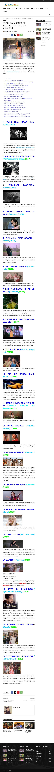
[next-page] (5, 736)
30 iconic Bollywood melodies (13, 71)
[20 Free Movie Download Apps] (19, 725)
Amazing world (27, 728)
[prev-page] (3, 736)
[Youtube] (50, 1)
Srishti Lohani (8, 31)
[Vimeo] (49, 1)
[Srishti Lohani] (3, 31)
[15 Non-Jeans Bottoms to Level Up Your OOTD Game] (38, 29)
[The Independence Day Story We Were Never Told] (38, 24)
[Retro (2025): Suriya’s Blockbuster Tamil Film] (8, 725)
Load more (43, 45)
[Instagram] (45, 1)
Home (4, 18)
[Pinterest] (18, 35)
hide (10, 78)
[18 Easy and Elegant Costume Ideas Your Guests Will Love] (30, 725)
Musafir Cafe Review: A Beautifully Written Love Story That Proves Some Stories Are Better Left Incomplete (46, 40)
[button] (49, 14)
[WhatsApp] (21, 35)
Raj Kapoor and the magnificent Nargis (25, 147)
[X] (47, 1)
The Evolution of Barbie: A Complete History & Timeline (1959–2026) (46, 33)
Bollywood (8, 18)
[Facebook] (43, 1)
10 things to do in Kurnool (29, 700)
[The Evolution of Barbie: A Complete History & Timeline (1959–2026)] (38, 33)
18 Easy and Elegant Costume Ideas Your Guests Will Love (28, 731)
